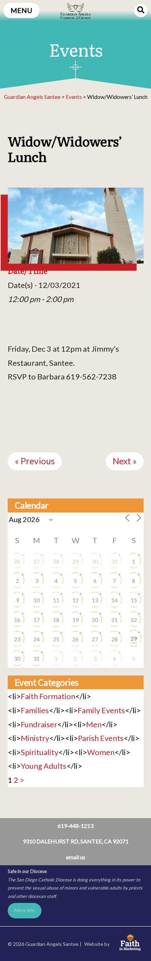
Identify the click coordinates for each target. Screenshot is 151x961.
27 (36, 561)
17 (36, 619)
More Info (24, 910)
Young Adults (43, 766)
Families (35, 710)
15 (134, 600)
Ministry (35, 738)
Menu (21, 10)
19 (75, 619)
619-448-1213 (75, 825)
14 (114, 600)
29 (75, 561)
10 (36, 600)
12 (75, 600)
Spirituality (39, 752)
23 (17, 639)
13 (95, 600)
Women (100, 752)
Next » (125, 461)
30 (95, 561)
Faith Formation (48, 696)
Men (93, 724)
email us (75, 857)
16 (17, 619)
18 (56, 619)
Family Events (101, 710)
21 (114, 619)
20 (95, 619)
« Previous (35, 461)
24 (36, 639)
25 (56, 639)
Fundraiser (39, 724)
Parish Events (101, 738)
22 (134, 619)
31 (114, 561)
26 (17, 561)
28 (56, 561)
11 (56, 600)
